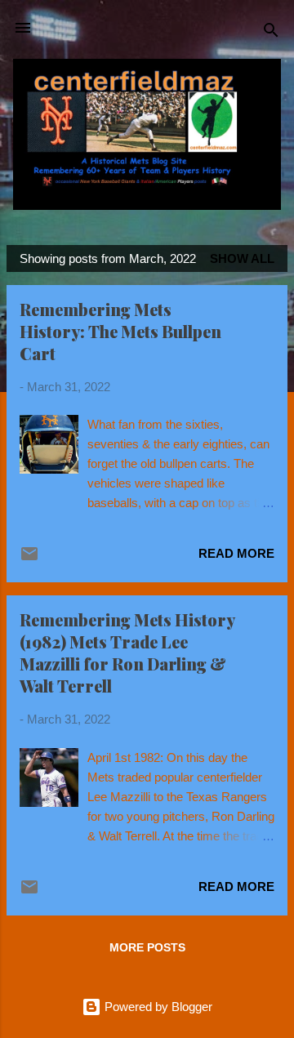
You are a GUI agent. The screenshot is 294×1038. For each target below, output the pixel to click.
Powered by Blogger (156, 1006)
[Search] (271, 33)
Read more (236, 553)
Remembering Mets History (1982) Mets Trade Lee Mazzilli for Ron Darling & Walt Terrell (127, 652)
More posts (147, 947)
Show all (242, 258)
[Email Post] (29, 559)
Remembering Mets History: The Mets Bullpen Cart (120, 331)
